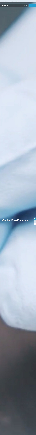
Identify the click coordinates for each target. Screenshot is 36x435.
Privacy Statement (17, 1)
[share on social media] (35, 224)
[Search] (23, 5)
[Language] (24, 5)
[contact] (35, 219)
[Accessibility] (26, 5)
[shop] (35, 221)
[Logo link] (31, 5)
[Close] (35, 1)
